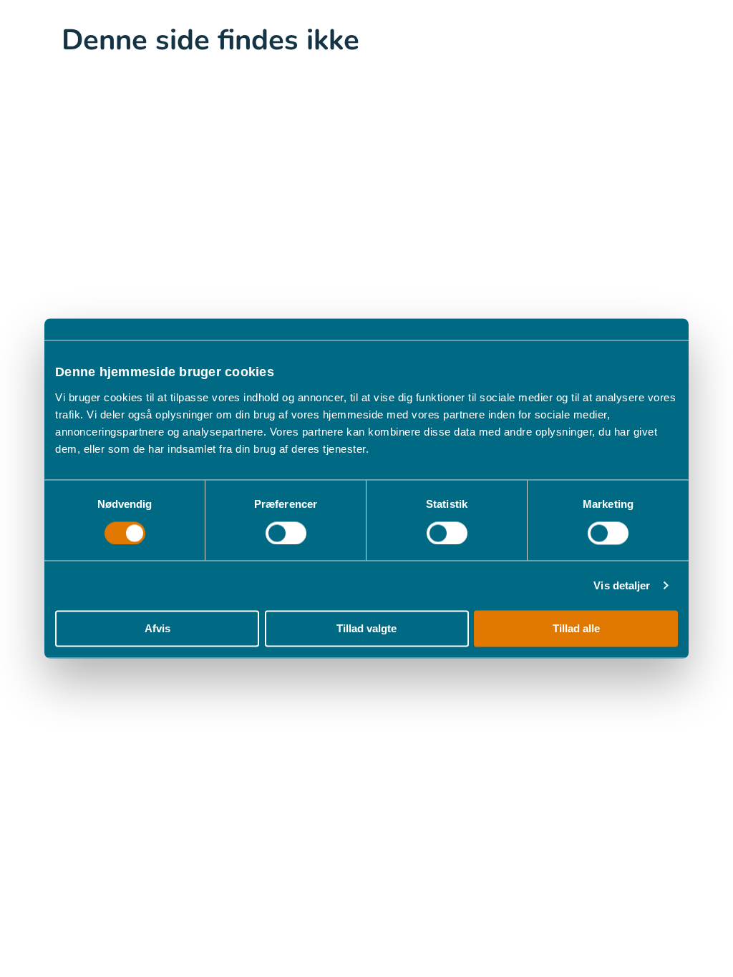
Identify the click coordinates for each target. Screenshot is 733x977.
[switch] (286, 532)
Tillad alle (576, 629)
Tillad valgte (366, 629)
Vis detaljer (621, 585)
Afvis (157, 629)
